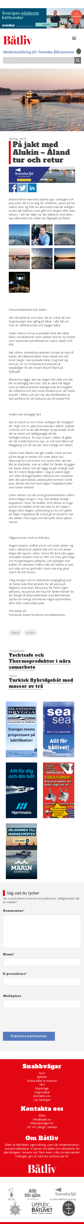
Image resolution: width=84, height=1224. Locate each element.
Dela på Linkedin (32, 187)
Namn (8, 954)
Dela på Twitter (22, 187)
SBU (42, 1084)
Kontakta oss (42, 1096)
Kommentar (14, 911)
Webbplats (12, 996)
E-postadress (15, 974)
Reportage (42, 1088)
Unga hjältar (42, 1092)
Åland (15, 632)
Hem (42, 1073)
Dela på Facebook (13, 187)
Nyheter (42, 1077)
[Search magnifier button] (77, 60)
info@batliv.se (42, 1119)
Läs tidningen (42, 1100)
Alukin (30, 632)
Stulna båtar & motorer (42, 1081)
